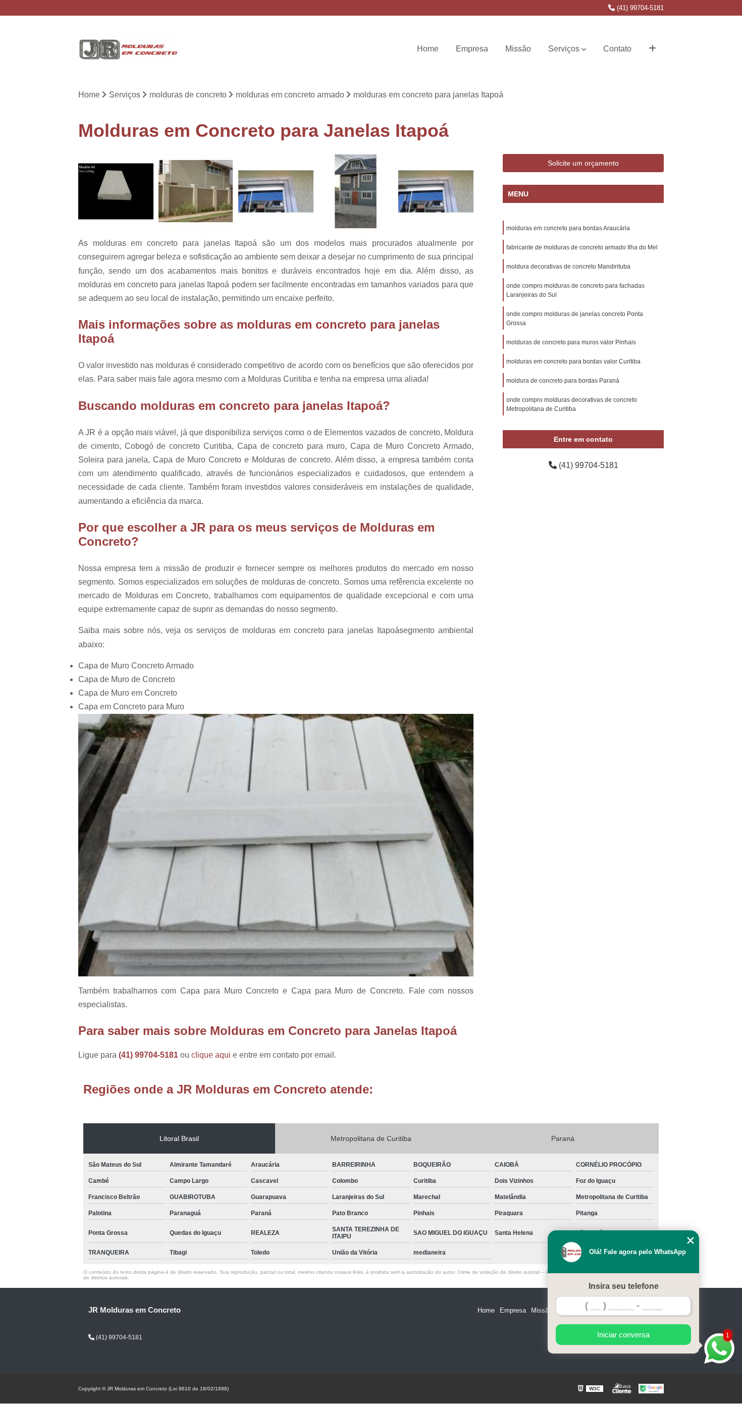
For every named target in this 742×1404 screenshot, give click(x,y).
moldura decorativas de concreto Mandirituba (568, 266)
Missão (518, 48)
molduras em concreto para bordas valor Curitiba (573, 361)
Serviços (563, 48)
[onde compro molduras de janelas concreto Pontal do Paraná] (435, 191)
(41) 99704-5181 (639, 8)
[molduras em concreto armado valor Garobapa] (115, 191)
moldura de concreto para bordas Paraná (562, 380)
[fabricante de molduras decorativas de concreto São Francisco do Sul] (356, 191)
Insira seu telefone (624, 1286)
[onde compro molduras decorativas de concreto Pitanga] (275, 191)
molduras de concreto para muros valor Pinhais (571, 342)
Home (428, 48)
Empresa (472, 48)
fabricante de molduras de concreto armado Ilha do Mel (582, 247)
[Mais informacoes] (652, 49)
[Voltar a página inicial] (128, 49)
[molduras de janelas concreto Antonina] (196, 191)
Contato (617, 48)
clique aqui (211, 1055)
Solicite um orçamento (583, 163)
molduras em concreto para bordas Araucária (568, 228)
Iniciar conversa (623, 1334)
